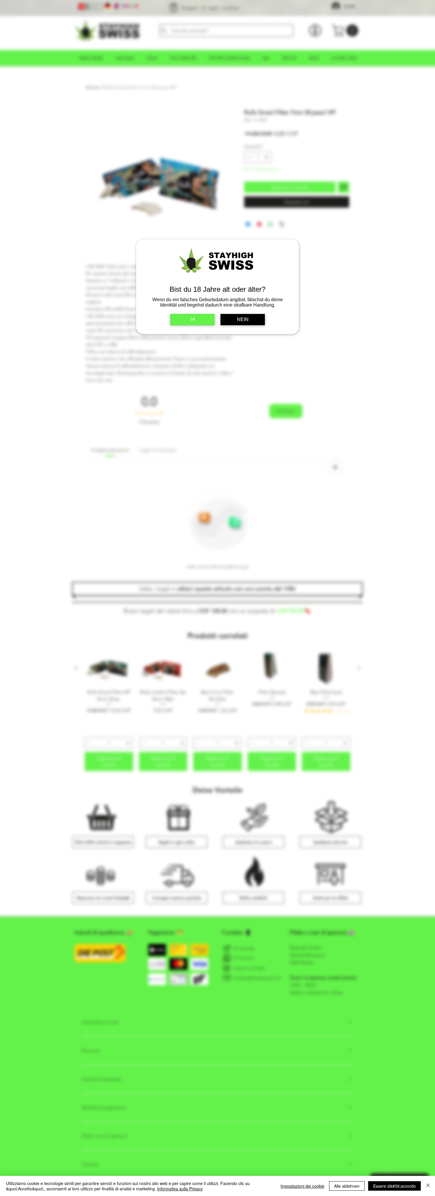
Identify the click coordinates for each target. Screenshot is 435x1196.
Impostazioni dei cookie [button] (302, 1186)
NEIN (243, 319)
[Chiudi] (427, 1186)
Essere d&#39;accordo (394, 1186)
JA (192, 319)
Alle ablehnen (347, 1186)
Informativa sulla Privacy (180, 1189)
